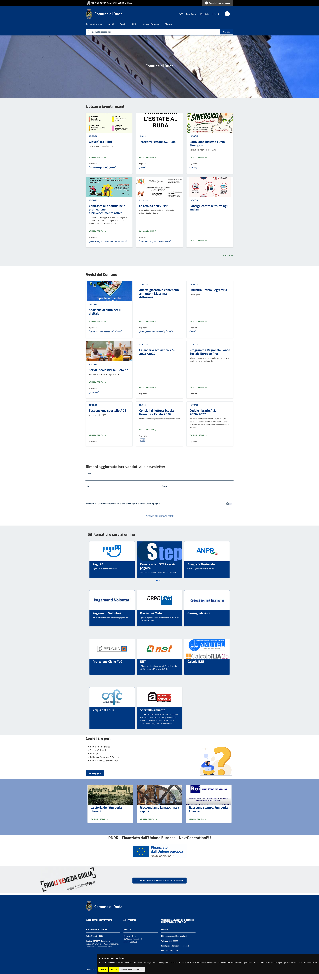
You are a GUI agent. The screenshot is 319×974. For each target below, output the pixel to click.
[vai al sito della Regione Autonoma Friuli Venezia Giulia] (110, 3)
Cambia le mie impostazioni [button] (131, 969)
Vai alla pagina (96, 157)
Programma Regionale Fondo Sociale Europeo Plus (210, 351)
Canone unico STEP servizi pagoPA (158, 566)
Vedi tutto (225, 255)
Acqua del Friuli (103, 709)
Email (89, 473)
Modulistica (204, 14)
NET (143, 661)
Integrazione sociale (110, 241)
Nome (89, 486)
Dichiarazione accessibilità (96, 969)
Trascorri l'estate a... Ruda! (157, 141)
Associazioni (94, 241)
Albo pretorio (129, 920)
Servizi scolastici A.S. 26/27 (108, 369)
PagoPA (97, 564)
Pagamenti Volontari (106, 613)
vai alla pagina (95, 773)
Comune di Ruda (108, 906)
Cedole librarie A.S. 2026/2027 (203, 412)
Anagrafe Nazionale (201, 564)
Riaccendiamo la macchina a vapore (159, 809)
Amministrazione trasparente (99, 920)
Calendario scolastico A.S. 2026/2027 (157, 351)
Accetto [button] (103, 969)
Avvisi (119, 331)
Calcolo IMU (195, 661)
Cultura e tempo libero (98, 167)
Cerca (226, 31)
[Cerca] (227, 13)
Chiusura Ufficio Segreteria (208, 289)
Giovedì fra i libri (100, 141)
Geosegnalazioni (198, 613)
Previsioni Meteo (151, 613)
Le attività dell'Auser (153, 205)
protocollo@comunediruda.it (177, 945)
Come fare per (191, 14)
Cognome (165, 486)
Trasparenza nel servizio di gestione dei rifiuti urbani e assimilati (177, 921)
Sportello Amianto (152, 709)
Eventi (112, 167)
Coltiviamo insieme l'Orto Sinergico (207, 143)
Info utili (215, 14)
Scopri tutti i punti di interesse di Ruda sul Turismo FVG (159, 880)
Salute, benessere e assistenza (101, 331)
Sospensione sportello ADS (107, 410)
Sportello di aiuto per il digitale (105, 311)
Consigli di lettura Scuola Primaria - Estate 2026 (156, 412)
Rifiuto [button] (114, 969)
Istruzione (94, 392)
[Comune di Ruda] (89, 906)
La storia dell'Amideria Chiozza (106, 809)
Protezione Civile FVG (107, 661)
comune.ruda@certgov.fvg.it (176, 936)
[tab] (157, 580)
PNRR (181, 14)
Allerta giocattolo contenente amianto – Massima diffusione (159, 293)
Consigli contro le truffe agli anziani (209, 207)
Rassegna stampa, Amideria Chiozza (208, 809)
